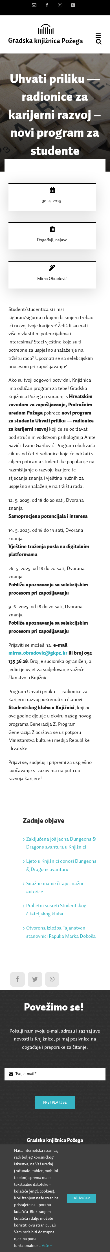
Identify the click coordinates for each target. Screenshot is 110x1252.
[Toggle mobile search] (99, 41)
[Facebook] (17, 979)
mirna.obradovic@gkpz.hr (37, 653)
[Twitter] (35, 979)
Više (46, 1246)
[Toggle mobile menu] (99, 36)
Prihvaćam (81, 1198)
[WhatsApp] (52, 979)
